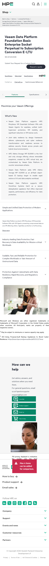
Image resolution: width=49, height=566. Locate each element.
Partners (6, 540)
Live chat (21, 399)
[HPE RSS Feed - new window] (35, 503)
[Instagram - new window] (14, 503)
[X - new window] (9, 503)
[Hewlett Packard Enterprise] (7, 4)
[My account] (38, 4)
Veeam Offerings (28, 21)
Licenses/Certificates (23, 19)
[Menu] (45, 4)
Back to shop (6, 19)
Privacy (5, 557)
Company (7, 511)
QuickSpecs (8, 76)
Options (14, 19)
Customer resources (12, 533)
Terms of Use (15, 557)
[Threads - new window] (20, 503)
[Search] (33, 4)
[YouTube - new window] (30, 503)
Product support (23, 405)
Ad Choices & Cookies (29, 557)
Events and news (10, 525)
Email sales (8, 487)
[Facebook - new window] (25, 503)
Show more (6, 230)
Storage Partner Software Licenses (11, 21)
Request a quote (36, 67)
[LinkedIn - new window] (4, 503)
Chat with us (18, 82)
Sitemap (43, 557)
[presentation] (46, 95)
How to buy (22, 419)
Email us (21, 412)
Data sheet (18, 76)
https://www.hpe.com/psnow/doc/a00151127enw (25, 339)
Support (6, 518)
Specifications (28, 76)
